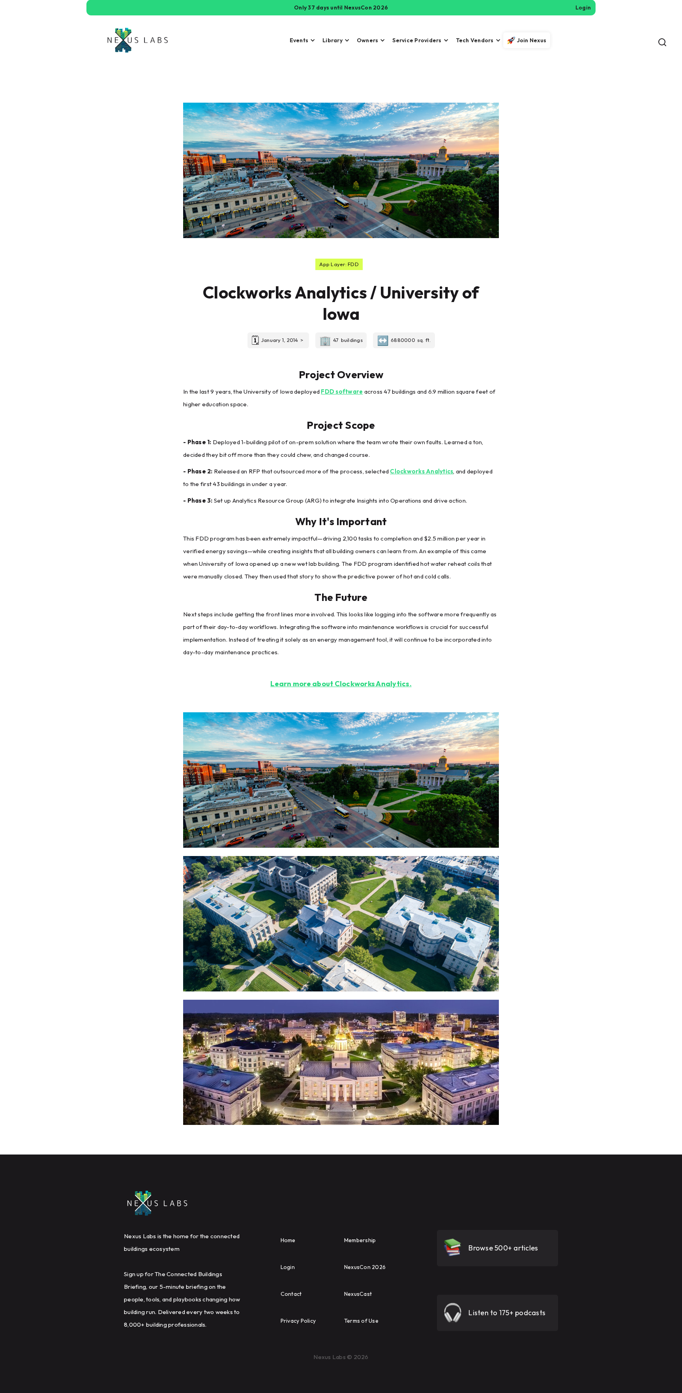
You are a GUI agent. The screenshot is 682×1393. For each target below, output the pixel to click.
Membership (360, 1240)
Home (288, 1240)
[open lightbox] (341, 780)
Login (288, 1267)
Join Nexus (532, 40)
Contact (291, 1293)
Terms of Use (361, 1320)
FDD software (342, 391)
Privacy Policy (298, 1320)
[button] (300, 40)
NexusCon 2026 (365, 1267)
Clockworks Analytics (421, 471)
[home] (137, 40)
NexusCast (358, 1293)
